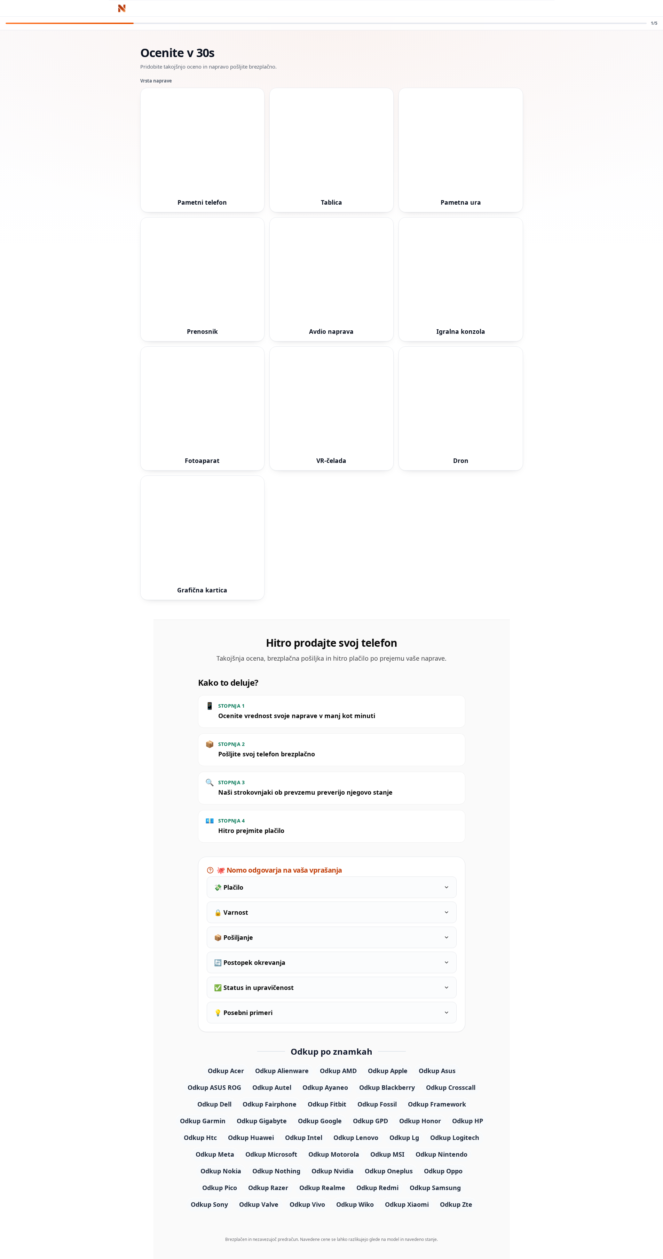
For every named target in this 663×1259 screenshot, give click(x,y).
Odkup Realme (322, 1187)
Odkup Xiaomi (407, 1204)
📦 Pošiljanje (233, 937)
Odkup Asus (437, 1071)
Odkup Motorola (333, 1154)
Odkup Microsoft (271, 1154)
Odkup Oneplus (389, 1171)
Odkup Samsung (435, 1187)
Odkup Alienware (282, 1071)
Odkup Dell (214, 1104)
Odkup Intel (303, 1137)
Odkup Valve (258, 1204)
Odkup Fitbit (327, 1104)
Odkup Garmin (203, 1121)
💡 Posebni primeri (243, 1012)
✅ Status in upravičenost (254, 987)
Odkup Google (320, 1121)
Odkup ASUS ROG (214, 1087)
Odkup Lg (404, 1137)
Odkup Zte (456, 1204)
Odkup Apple (388, 1071)
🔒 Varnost (231, 912)
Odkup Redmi (377, 1187)
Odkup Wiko (355, 1204)
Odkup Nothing (276, 1171)
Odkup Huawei (251, 1137)
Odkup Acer (226, 1071)
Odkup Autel (271, 1087)
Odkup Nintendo (441, 1154)
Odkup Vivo (307, 1204)
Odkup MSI (387, 1154)
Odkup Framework (437, 1104)
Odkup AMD (338, 1071)
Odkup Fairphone (270, 1104)
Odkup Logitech (454, 1137)
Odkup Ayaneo (325, 1087)
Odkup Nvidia (332, 1171)
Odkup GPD (370, 1121)
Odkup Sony (209, 1204)
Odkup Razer (268, 1187)
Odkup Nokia (220, 1171)
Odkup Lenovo (355, 1137)
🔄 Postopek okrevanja (249, 962)
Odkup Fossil (377, 1104)
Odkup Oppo (443, 1171)
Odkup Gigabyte (262, 1121)
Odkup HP (467, 1121)
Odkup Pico (219, 1187)
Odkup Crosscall (450, 1087)
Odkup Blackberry (387, 1087)
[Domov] (124, 8)
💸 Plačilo (228, 887)
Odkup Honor (420, 1121)
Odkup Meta (215, 1154)
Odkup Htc (200, 1137)
